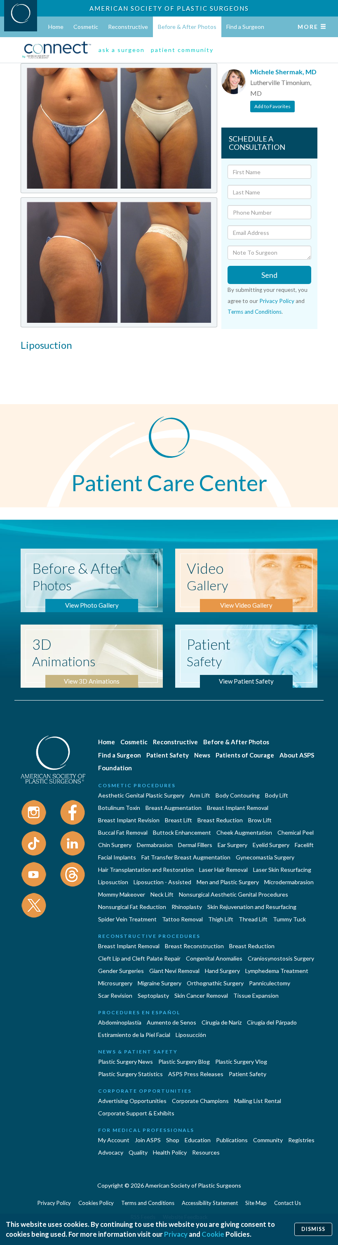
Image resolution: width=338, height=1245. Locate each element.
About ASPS (296, 755)
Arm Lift (200, 795)
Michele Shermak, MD (283, 72)
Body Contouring (238, 795)
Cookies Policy (96, 1203)
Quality (138, 1152)
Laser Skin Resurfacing (282, 869)
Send (269, 274)
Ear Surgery (232, 844)
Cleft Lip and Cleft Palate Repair (139, 958)
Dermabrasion (155, 844)
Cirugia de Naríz (222, 1022)
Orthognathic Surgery (215, 983)
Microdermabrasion (289, 881)
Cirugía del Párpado (272, 1022)
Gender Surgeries (121, 970)
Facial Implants (117, 857)
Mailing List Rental (257, 1100)
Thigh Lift (220, 919)
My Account (113, 1139)
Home (55, 26)
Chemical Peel (295, 832)
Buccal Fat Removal (123, 832)
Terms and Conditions (255, 311)
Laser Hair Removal (223, 869)
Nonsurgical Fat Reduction (132, 906)
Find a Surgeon (245, 26)
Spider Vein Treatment (127, 919)
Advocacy (110, 1152)
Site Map (256, 1203)
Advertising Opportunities (132, 1100)
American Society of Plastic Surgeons (169, 8)
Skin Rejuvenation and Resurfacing (251, 906)
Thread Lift (253, 919)
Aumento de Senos (171, 1022)
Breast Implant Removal (237, 807)
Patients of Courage (245, 755)
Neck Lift (162, 894)
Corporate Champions (200, 1100)
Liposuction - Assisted (162, 881)
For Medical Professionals (146, 1130)
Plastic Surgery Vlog (241, 1061)
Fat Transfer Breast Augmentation (185, 857)
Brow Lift (260, 820)
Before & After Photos (187, 26)
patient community (182, 49)
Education (198, 1139)
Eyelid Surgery (271, 844)
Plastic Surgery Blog (184, 1061)
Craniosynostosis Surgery (281, 958)
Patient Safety (167, 755)
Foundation (115, 768)
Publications (232, 1139)
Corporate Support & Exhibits (136, 1113)
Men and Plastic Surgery (228, 881)
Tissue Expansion (256, 995)
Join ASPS (148, 1139)
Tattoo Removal (182, 919)
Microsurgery (115, 983)
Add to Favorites (272, 106)
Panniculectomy (269, 983)
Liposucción (191, 1034)
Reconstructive (128, 26)
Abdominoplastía (119, 1022)
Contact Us (287, 1203)
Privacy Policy (276, 301)
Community (268, 1139)
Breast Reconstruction (194, 945)
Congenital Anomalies (214, 958)
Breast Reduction (220, 820)
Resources (206, 1152)
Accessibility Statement (210, 1203)
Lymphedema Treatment (276, 970)
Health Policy (170, 1152)
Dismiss (313, 1229)
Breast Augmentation (174, 807)
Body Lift (276, 795)
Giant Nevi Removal (174, 970)
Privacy (176, 1234)
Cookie (213, 1234)
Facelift (304, 844)
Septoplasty (153, 995)
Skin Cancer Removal (201, 995)
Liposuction (113, 881)
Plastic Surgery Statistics (130, 1073)
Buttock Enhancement (182, 832)
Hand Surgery (222, 970)
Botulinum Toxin (119, 807)
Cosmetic (85, 26)
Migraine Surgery (159, 983)
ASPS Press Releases (195, 1073)
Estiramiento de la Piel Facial (134, 1034)
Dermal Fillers (195, 844)
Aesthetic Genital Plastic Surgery (141, 795)
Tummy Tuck (289, 919)
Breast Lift (178, 820)
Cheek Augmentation (244, 832)
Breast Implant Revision (129, 820)
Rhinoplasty (186, 906)
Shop (172, 1139)
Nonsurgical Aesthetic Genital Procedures (233, 894)
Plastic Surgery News (125, 1061)
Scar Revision (115, 995)
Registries (301, 1139)
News (202, 755)
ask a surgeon (122, 49)
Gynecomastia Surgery (265, 857)
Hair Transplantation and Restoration (146, 869)
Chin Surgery (114, 844)
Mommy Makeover (121, 894)
